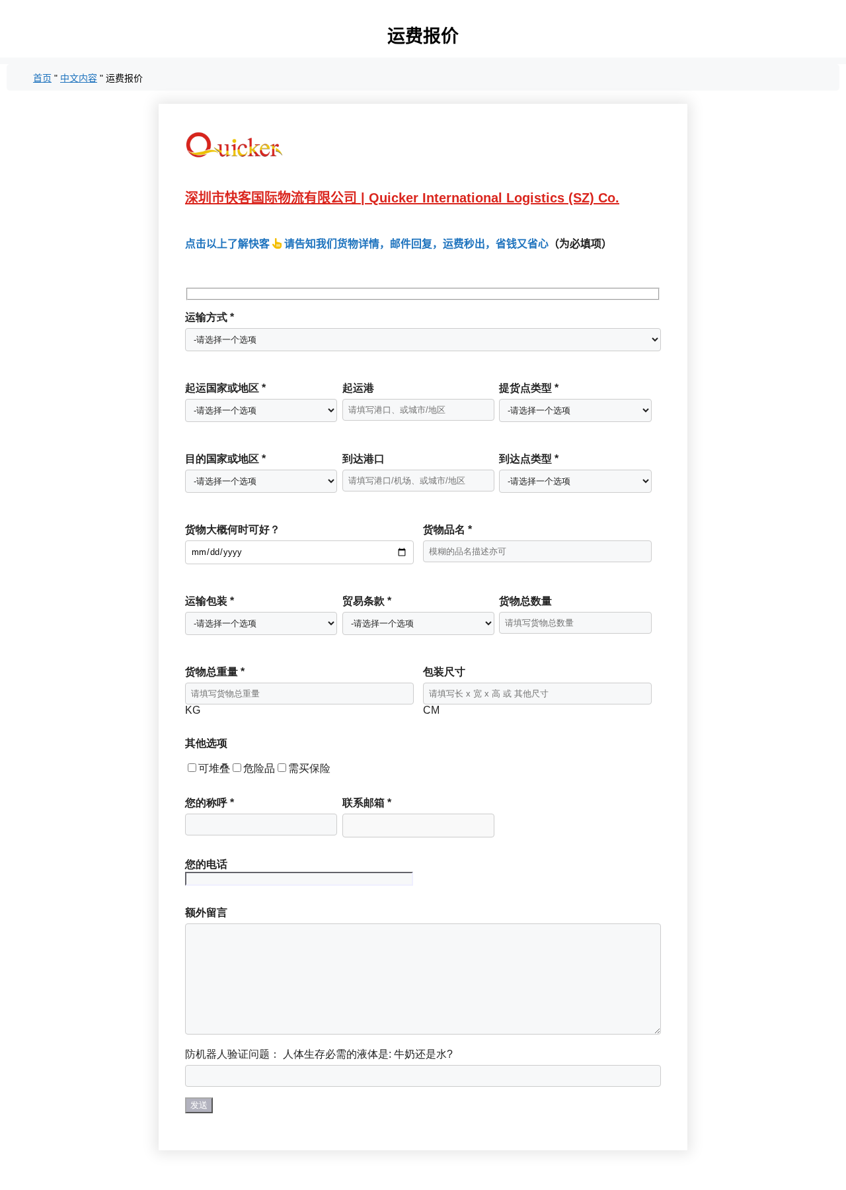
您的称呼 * (209, 802)
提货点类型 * (528, 388)
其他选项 (206, 743)
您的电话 (206, 864)
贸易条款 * (366, 601)
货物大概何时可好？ (232, 529)
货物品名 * (447, 529)
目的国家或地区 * (225, 458)
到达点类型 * (528, 458)
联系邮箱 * (366, 802)
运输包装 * (209, 601)
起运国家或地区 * (225, 388)
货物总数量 (525, 601)
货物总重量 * (215, 671)
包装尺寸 (444, 671)
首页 (42, 78)
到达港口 (363, 458)
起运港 (358, 388)
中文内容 (78, 78)
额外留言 (206, 912)
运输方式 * (209, 317)
